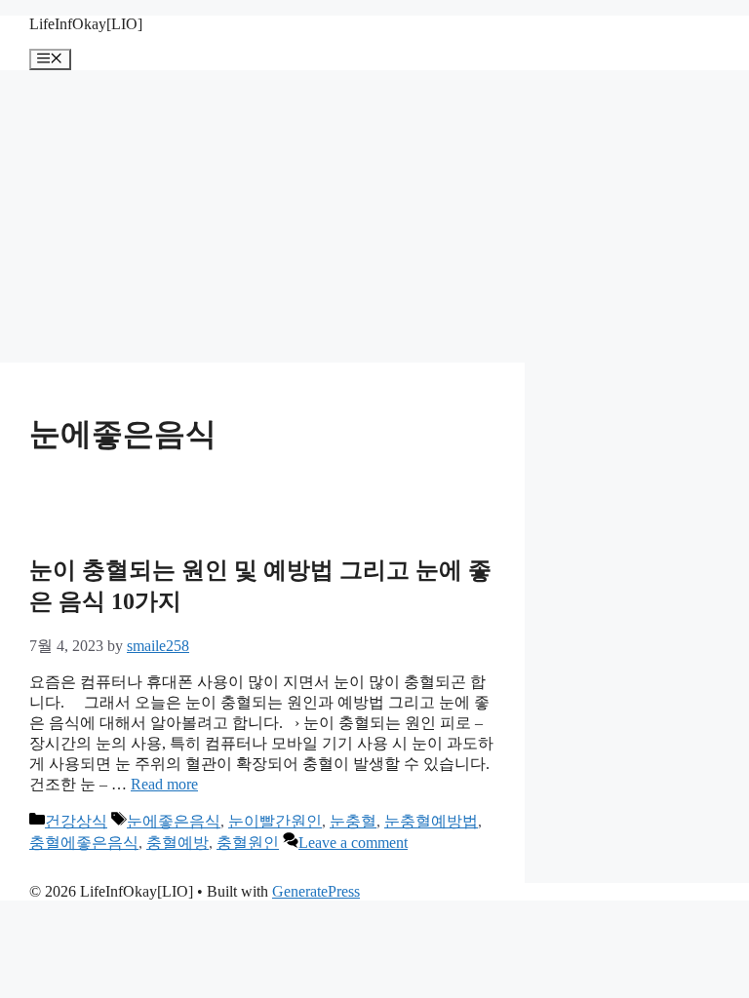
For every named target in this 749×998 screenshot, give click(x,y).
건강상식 (76, 821)
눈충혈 (353, 821)
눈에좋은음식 (173, 821)
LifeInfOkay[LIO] (85, 24)
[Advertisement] (374, 216)
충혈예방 (177, 842)
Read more (164, 784)
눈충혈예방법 (431, 821)
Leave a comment (353, 842)
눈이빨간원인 (275, 821)
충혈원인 (248, 842)
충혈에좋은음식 (83, 842)
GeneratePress (316, 891)
